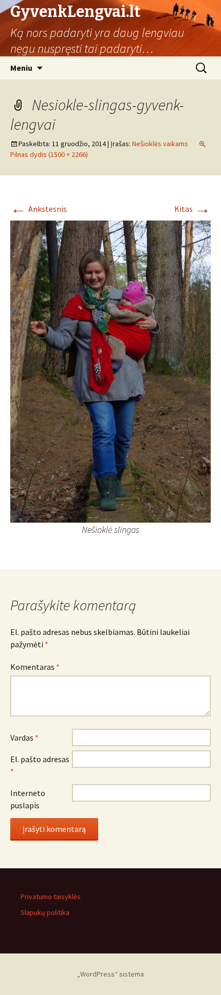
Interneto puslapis (27, 799)
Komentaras (35, 667)
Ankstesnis (38, 209)
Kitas (192, 209)
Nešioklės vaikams (160, 143)
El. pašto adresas (39, 765)
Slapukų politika (45, 912)
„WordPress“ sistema (110, 974)
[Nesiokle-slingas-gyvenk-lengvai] (110, 370)
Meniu (21, 68)
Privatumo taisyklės (51, 896)
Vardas (24, 737)
